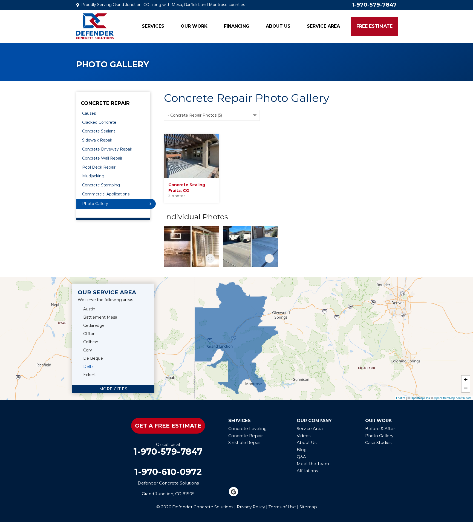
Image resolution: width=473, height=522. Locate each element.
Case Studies (378, 442)
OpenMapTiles (420, 398)
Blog (302, 449)
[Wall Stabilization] (191, 246)
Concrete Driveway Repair (107, 149)
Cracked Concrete (99, 122)
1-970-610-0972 (168, 472)
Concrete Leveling (247, 428)
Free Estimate (374, 26)
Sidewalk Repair (97, 140)
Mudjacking (93, 176)
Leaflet (400, 398)
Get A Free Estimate (168, 425)
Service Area (323, 26)
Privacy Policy (251, 506)
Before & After (380, 428)
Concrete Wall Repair (102, 158)
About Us (278, 26)
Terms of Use (282, 506)
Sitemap (308, 506)
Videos (303, 435)
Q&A (301, 456)
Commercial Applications (105, 194)
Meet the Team (313, 463)
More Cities (113, 389)
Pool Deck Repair (99, 167)
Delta (88, 366)
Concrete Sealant (98, 131)
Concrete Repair (105, 103)
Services (153, 26)
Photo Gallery (95, 203)
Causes (89, 113)
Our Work (194, 26)
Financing (236, 26)
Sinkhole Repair (244, 442)
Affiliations (307, 470)
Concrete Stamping (101, 185)
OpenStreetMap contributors (453, 398)
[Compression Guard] (250, 246)
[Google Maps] (233, 491)
